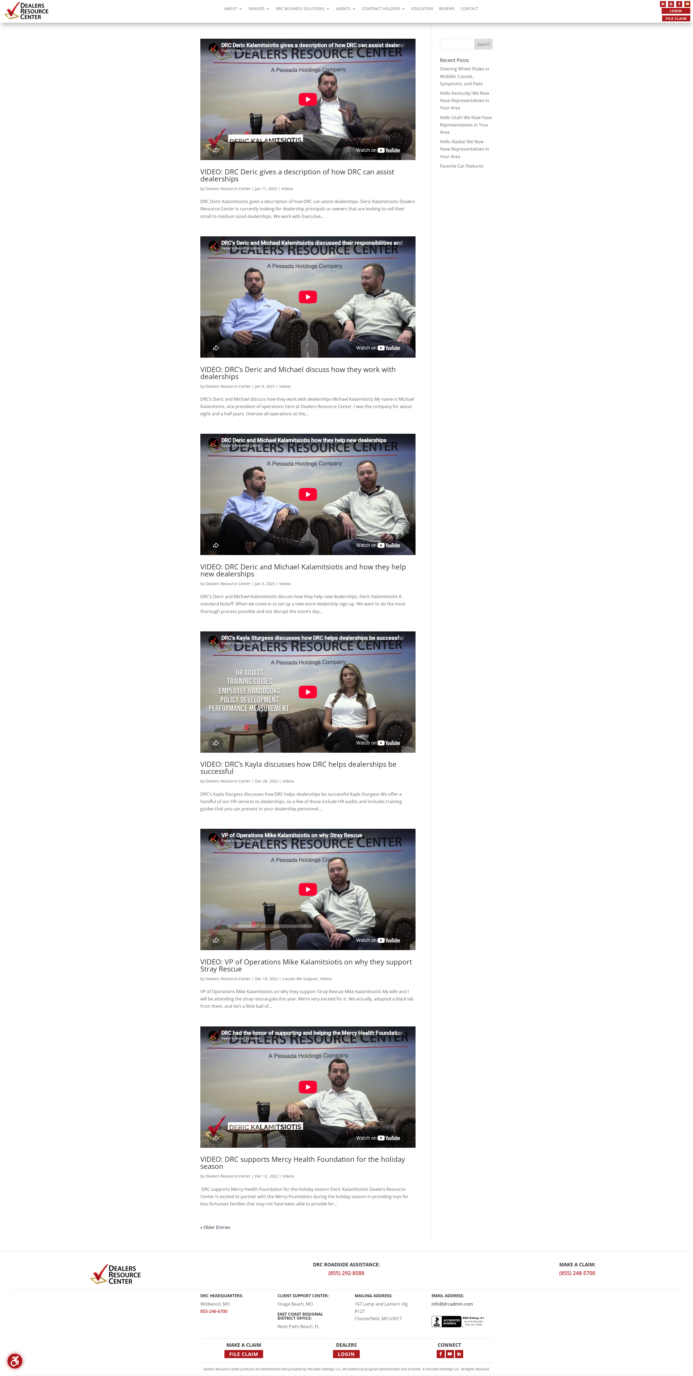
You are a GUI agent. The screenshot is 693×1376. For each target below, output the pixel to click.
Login (676, 10)
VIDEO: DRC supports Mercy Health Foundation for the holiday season (302, 1162)
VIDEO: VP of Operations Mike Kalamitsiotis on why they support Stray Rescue (306, 965)
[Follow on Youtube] (687, 4)
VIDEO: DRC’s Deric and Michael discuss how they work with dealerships (298, 372)
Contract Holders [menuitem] (381, 9)
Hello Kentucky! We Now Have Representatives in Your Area (464, 100)
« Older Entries (215, 1227)
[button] (483, 44)
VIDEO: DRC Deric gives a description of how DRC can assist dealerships (297, 175)
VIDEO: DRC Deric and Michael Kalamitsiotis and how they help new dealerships (303, 570)
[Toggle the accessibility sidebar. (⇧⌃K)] (15, 1361)
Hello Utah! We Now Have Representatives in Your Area (466, 125)
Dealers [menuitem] (256, 9)
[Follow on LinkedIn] (663, 4)
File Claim (676, 18)
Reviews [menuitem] (447, 9)
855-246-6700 (213, 1311)
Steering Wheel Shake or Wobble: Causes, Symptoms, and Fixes (465, 76)
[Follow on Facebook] (679, 4)
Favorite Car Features (461, 166)
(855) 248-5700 (577, 1273)
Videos (287, 188)
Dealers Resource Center (228, 188)
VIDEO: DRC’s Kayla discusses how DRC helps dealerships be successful (298, 767)
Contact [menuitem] (469, 9)
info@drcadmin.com (452, 1304)
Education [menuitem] (422, 9)
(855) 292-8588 (346, 1273)
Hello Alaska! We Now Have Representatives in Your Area (464, 149)
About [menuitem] (230, 9)
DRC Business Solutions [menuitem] (300, 9)
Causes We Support (300, 978)
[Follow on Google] (671, 4)
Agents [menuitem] (343, 9)
